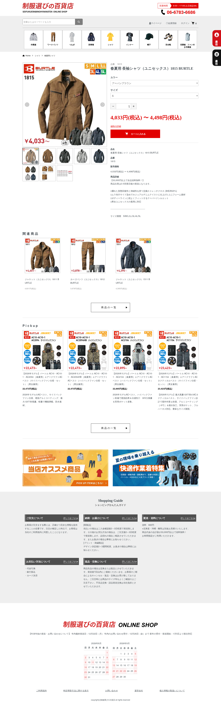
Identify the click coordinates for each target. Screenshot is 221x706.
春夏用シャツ (49, 55)
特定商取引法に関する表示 (76, 690)
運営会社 (139, 690)
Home (28, 55)
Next (102, 104)
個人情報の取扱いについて (172, 690)
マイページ (156, 23)
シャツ (37, 55)
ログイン (185, 23)
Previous (27, 104)
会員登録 (172, 23)
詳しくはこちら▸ (70, 518)
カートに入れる (138, 133)
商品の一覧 (109, 307)
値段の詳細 (115, 126)
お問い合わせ (111, 690)
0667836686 (181, 12)
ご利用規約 (41, 690)
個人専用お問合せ (216, 41)
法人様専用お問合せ (216, 61)
